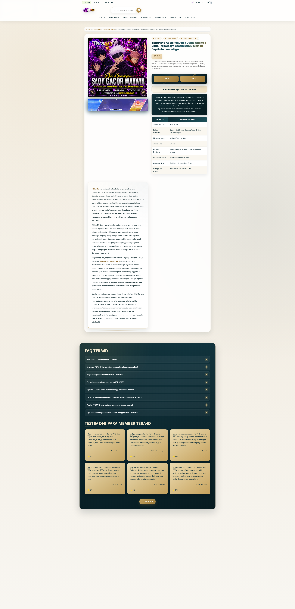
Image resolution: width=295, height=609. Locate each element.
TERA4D (198, 3)
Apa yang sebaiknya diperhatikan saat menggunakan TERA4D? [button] (112, 413)
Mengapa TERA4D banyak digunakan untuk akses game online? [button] (112, 367)
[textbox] (125, 10)
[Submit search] (138, 10)
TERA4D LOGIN (160, 18)
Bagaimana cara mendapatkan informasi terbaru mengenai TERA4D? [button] (114, 397)
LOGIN (96, 3)
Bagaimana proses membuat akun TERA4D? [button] (105, 375)
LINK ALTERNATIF (110, 3)
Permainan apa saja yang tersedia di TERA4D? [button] (105, 382)
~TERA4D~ (147, 501)
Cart (207, 3)
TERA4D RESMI (113, 18)
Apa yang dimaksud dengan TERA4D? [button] (102, 359)
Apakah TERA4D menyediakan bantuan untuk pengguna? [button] (110, 405)
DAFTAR (87, 3)
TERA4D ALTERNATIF (129, 18)
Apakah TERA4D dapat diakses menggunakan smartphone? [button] (111, 390)
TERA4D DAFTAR (175, 18)
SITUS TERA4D (190, 18)
